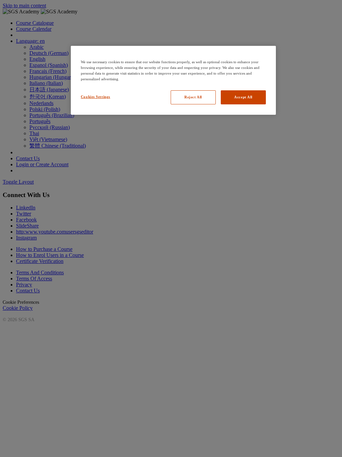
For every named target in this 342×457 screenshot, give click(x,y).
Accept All (243, 97)
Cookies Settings (95, 97)
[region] (173, 80)
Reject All (193, 97)
